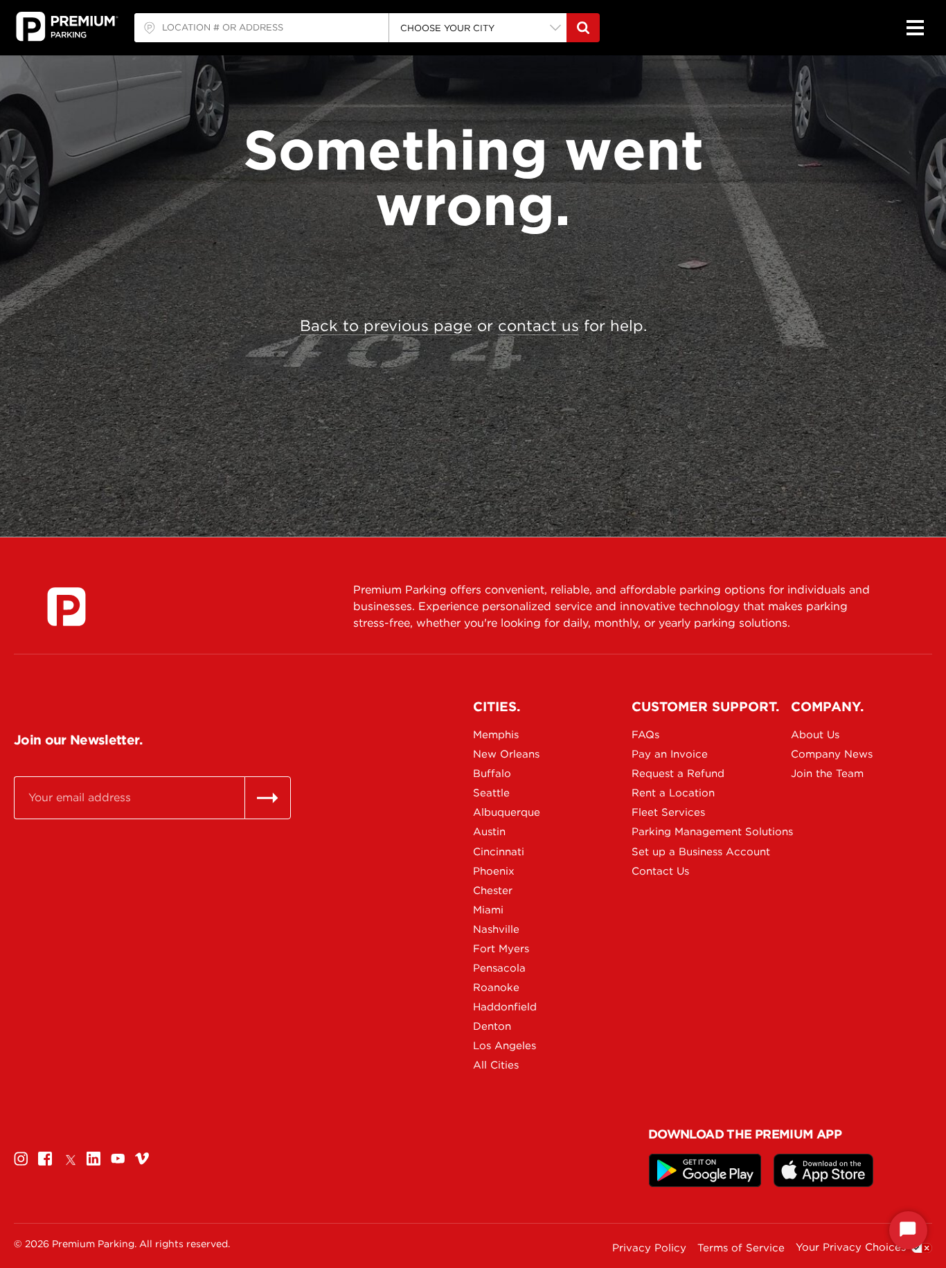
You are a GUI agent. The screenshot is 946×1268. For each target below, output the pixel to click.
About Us (815, 735)
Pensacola (499, 968)
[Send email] (267, 797)
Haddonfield (505, 1007)
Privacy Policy (649, 1248)
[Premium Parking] (66, 606)
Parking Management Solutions (680, 831)
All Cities (496, 1065)
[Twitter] (69, 1158)
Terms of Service (741, 1248)
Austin (489, 831)
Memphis (496, 735)
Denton (492, 1026)
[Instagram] (21, 1158)
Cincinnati (498, 852)
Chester (492, 890)
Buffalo (492, 773)
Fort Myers (501, 949)
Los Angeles (504, 1045)
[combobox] (261, 27)
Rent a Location (673, 793)
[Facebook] (45, 1158)
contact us (538, 325)
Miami (488, 910)
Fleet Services (668, 812)
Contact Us (660, 871)
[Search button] (583, 27)
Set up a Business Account (680, 852)
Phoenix (494, 871)
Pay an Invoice (670, 754)
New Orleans (506, 754)
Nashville (496, 929)
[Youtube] (118, 1158)
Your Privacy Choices (851, 1247)
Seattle (491, 793)
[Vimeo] (142, 1158)
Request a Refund (678, 773)
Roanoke (496, 987)
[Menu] (915, 27)
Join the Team (827, 773)
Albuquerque (506, 812)
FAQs (645, 735)
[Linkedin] (93, 1158)
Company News (832, 754)
